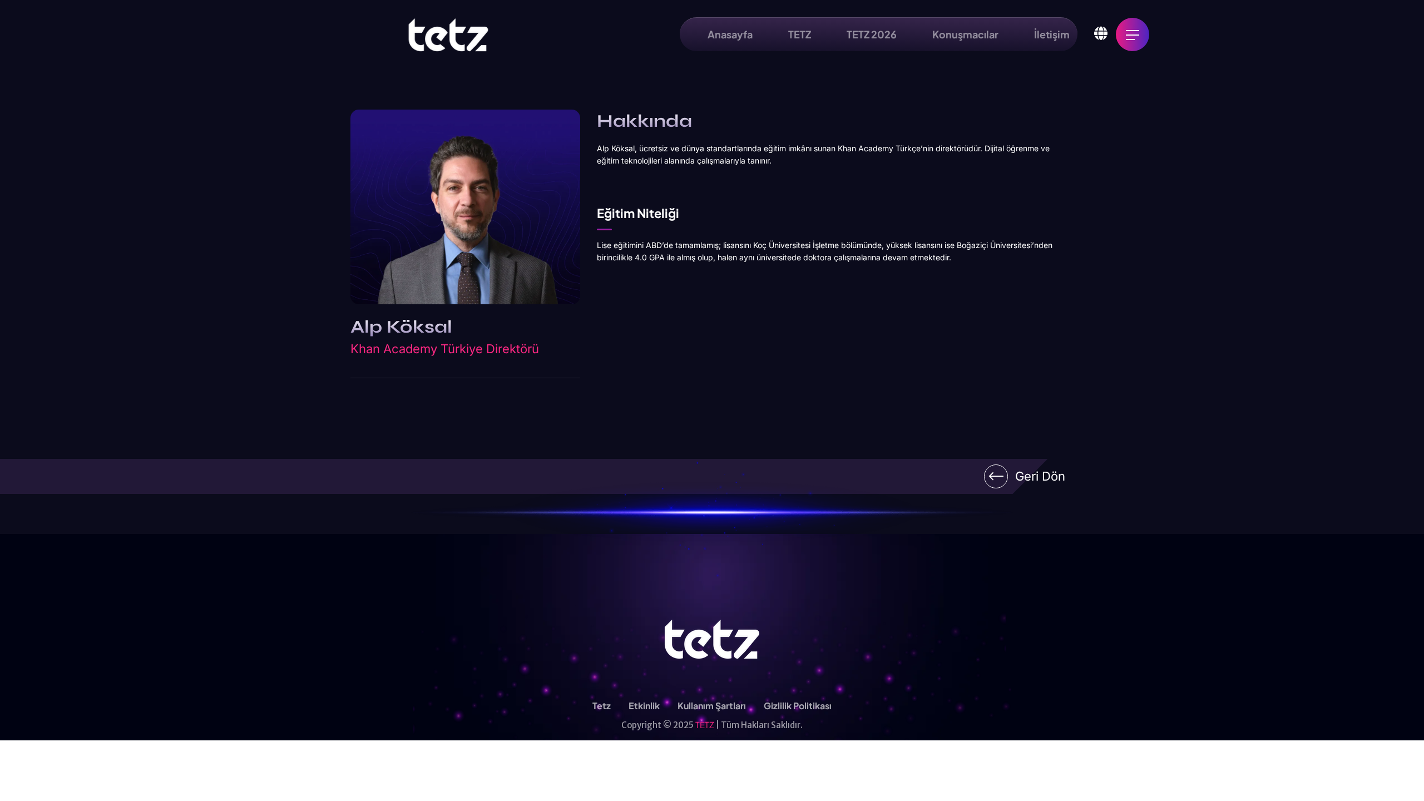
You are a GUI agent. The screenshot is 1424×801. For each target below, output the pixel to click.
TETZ (704, 724)
